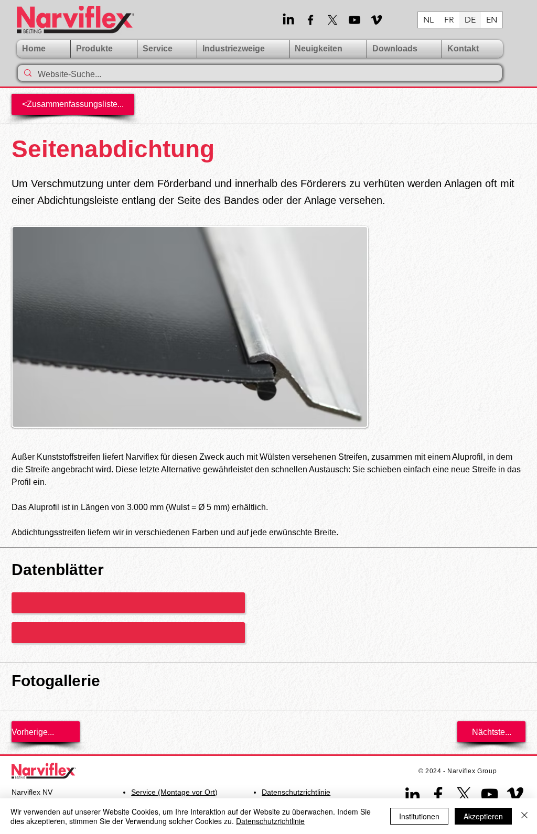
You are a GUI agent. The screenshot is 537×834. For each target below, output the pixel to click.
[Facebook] (310, 20)
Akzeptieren (483, 816)
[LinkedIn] (288, 20)
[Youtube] (354, 20)
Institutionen (419, 816)
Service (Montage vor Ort (173, 792)
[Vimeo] (376, 20)
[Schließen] (524, 816)
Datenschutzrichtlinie (270, 821)
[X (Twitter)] (332, 20)
